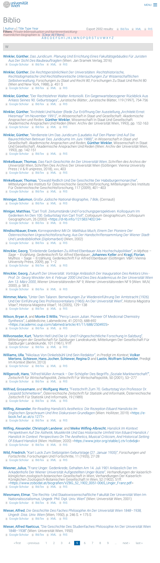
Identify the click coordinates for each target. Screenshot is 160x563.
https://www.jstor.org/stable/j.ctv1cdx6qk (106, 441)
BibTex (124, 29)
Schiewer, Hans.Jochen (41, 359)
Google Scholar (19, 64)
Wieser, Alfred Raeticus (21, 526)
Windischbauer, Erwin (19, 231)
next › (126, 543)
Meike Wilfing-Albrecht (88, 428)
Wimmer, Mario (15, 297)
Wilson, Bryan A (15, 316)
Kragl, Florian (134, 255)
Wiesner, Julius (14, 468)
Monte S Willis (46, 316)
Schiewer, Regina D (75, 359)
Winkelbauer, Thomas (20, 162)
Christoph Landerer (47, 428)
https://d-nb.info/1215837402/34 (75, 219)
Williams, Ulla (13, 355)
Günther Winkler (57, 120)
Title (21, 28)
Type (28, 28)
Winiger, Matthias (16, 211)
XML (138, 29)
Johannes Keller (104, 255)
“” (71, 137)
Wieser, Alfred (14, 510)
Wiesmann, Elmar (16, 495)
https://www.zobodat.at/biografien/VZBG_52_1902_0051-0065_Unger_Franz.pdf (71, 483)
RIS (150, 29)
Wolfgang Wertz (55, 389)
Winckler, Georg (15, 251)
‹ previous (33, 543)
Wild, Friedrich (14, 452)
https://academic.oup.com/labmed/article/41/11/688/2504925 (58, 324)
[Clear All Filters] (53, 35)
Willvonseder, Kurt (17, 336)
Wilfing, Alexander (17, 409)
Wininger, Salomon (17, 199)
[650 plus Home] (80, 5)
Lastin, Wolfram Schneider (117, 359)
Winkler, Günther (16, 56)
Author (9, 28)
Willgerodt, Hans (16, 374)
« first (17, 543)
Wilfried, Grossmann (19, 389)
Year (35, 28)
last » (139, 543)
